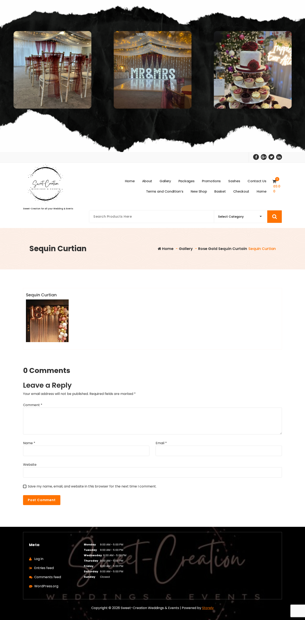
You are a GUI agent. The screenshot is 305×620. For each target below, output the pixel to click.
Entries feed (44, 568)
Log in (38, 558)
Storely (208, 608)
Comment (32, 405)
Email (161, 443)
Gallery (186, 248)
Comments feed (47, 577)
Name (29, 443)
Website (30, 464)
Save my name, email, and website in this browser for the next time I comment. (92, 486)
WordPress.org (46, 586)
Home (167, 248)
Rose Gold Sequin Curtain (222, 248)
